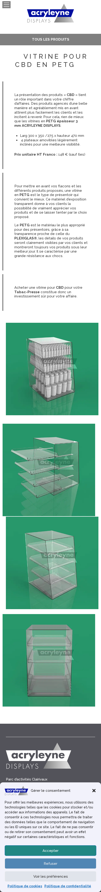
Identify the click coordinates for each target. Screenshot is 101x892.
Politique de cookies (25, 886)
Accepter (50, 851)
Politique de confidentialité (67, 886)
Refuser (50, 863)
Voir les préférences (50, 876)
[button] (94, 790)
